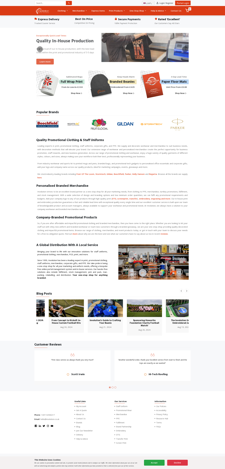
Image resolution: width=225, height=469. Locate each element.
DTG (114, 198)
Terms (159, 422)
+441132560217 (48, 415)
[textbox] (148, 3)
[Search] (69, 3)
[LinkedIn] (39, 426)
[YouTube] (52, 426)
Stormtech (100, 174)
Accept (154, 462)
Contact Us (81, 418)
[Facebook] (35, 426)
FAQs (158, 426)
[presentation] (40, 49)
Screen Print (121, 443)
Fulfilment (120, 422)
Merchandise (121, 414)
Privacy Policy (162, 414)
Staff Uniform (121, 406)
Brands (79, 422)
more (75, 233)
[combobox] (148, 3)
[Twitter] (43, 426)
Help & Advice (82, 439)
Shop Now (76, 93)
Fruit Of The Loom (85, 174)
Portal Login (183, 3)
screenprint (122, 198)
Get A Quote (81, 410)
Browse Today (46, 63)
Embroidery (121, 430)
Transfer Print (122, 439)
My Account (81, 406)
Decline (177, 462)
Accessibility (161, 410)
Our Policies (161, 406)
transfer (133, 198)
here (39, 177)
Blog (78, 426)
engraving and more (160, 198)
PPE (118, 418)
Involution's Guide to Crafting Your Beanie (93, 322)
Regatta (153, 174)
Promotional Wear (124, 410)
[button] (110, 387)
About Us (80, 414)
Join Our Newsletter (84, 430)
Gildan (110, 174)
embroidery (144, 198)
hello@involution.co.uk (49, 419)
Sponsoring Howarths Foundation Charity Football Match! (132, 323)
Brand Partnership (123, 426)
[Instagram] (47, 426)
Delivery (79, 434)
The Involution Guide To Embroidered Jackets (171, 322)
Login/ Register (166, 3)
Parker (128, 174)
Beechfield (119, 174)
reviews (164, 233)
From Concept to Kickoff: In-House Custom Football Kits (54, 322)
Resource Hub (162, 418)
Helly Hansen (138, 174)
